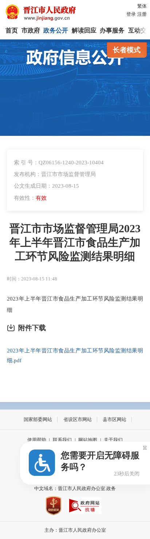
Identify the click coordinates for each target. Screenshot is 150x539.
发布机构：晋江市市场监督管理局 (55, 174)
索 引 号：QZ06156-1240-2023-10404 (59, 162)
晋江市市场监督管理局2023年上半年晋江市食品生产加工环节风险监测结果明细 (75, 242)
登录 (131, 14)
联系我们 (62, 440)
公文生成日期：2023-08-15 (46, 186)
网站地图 (87, 440)
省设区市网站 (77, 419)
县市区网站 (114, 419)
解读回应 (84, 30)
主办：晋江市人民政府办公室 (75, 530)
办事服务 (112, 30)
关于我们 (113, 440)
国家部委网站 (38, 419)
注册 (142, 14)
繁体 (142, 6)
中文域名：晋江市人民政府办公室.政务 (75, 488)
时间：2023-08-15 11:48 (32, 279)
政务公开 (55, 30)
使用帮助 (36, 440)
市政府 (30, 30)
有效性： (30, 198)
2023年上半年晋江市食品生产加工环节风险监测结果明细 (75, 304)
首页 (11, 30)
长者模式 (127, 50)
